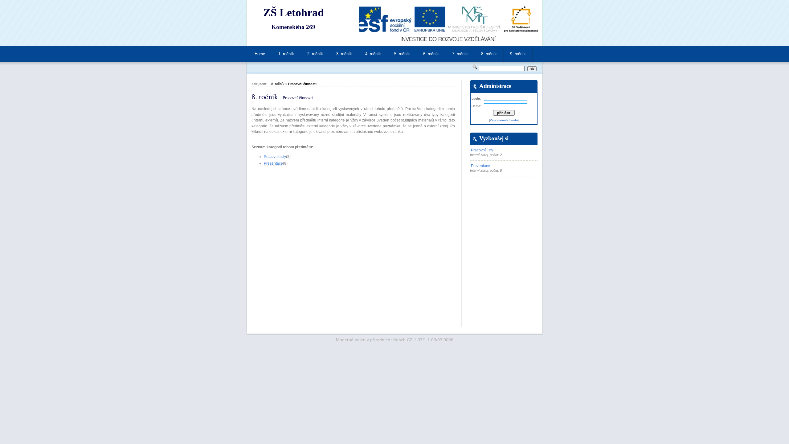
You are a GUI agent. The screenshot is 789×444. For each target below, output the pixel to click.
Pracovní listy (275, 156)
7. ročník (460, 53)
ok (532, 68)
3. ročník (344, 53)
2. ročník (315, 53)
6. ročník (431, 53)
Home (260, 53)
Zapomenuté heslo (504, 120)
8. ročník (489, 53)
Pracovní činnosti (302, 84)
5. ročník (402, 53)
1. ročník (286, 53)
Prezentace (273, 163)
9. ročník (518, 53)
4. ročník (373, 53)
